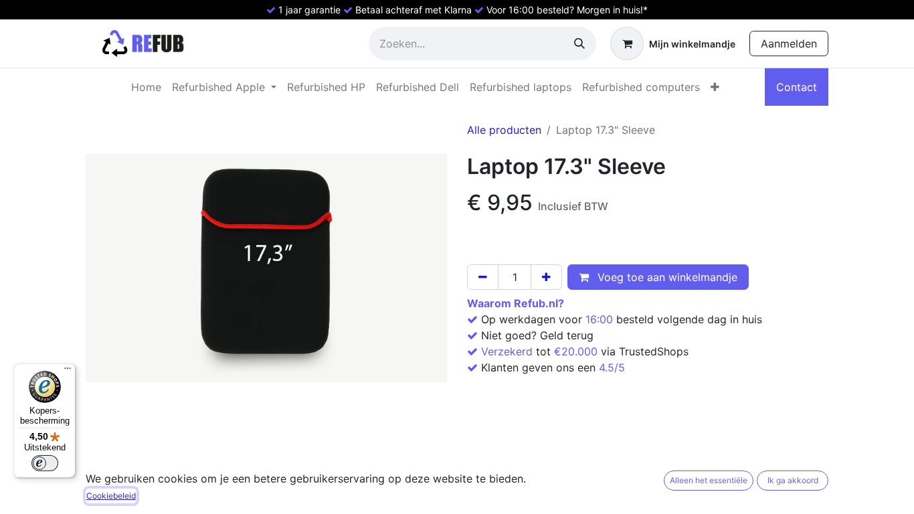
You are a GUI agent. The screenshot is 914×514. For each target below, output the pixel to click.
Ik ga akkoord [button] (792, 480)
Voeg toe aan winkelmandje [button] (665, 277)
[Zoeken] (579, 43)
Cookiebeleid (111, 496)
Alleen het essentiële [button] (708, 480)
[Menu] (68, 371)
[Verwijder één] (482, 277)
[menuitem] (146, 87)
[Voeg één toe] (546, 277)
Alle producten (504, 130)
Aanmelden (789, 43)
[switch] (44, 463)
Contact (796, 87)
